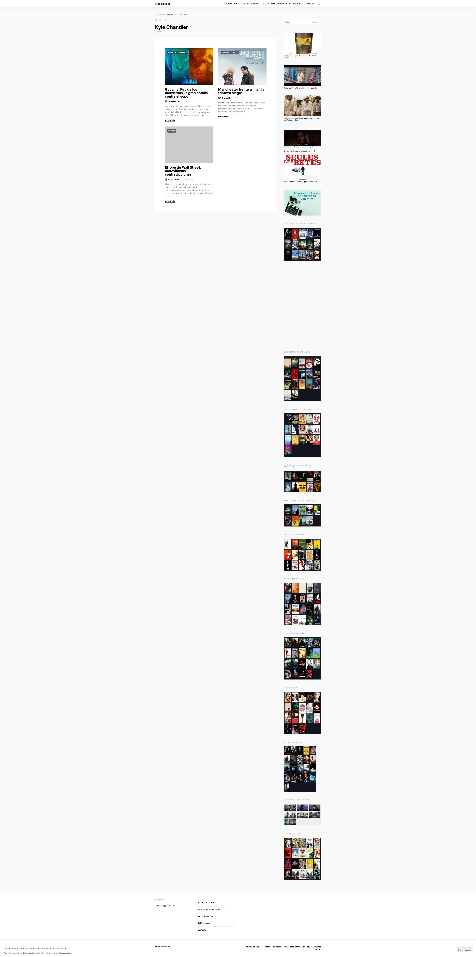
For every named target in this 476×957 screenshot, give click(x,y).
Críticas (181, 53)
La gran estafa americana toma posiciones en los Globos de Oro (301, 119)
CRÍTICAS (227, 3)
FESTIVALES (252, 3)
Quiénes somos (204, 923)
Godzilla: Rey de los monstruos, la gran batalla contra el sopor (186, 92)
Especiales (309, 3)
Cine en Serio (162, 3)
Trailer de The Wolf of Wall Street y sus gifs (300, 88)
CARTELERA (239, 3)
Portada (170, 15)
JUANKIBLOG (174, 101)
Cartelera (172, 53)
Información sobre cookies (210, 909)
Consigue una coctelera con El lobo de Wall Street (300, 57)
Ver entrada (170, 120)
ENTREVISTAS (284, 3)
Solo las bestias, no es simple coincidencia (300, 182)
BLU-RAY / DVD (269, 3)
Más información (205, 916)
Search (315, 22)
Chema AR (226, 98)
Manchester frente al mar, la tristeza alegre (241, 91)
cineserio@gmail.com (165, 905)
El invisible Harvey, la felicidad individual (299, 151)
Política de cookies (64, 953)
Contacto (202, 930)
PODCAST (297, 3)
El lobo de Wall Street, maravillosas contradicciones (183, 170)
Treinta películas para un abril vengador (299, 147)
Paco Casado (173, 179)
